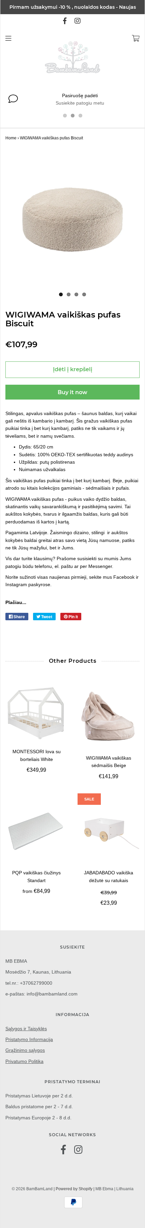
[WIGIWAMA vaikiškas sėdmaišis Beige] (109, 716)
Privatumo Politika (24, 1061)
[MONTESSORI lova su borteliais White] (36, 713)
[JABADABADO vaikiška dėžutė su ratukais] (109, 831)
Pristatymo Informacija (29, 1039)
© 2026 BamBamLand (32, 1188)
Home (11, 138)
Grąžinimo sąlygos (25, 1050)
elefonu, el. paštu (55, 566)
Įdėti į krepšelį (72, 369)
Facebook (124, 577)
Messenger (100, 566)
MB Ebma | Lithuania (114, 1188)
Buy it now (72, 392)
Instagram (16, 584)
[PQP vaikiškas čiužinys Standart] (36, 831)
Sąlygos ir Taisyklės (26, 1028)
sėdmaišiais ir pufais (107, 488)
